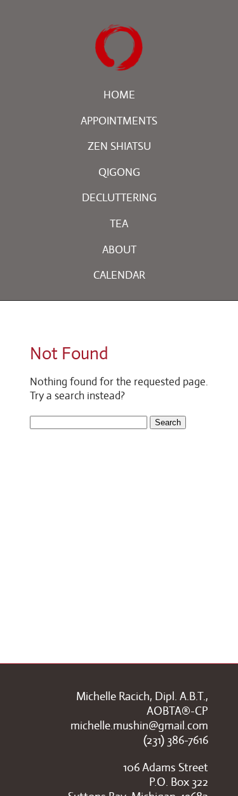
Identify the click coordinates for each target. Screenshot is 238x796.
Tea (119, 223)
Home (119, 95)
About (119, 249)
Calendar (119, 275)
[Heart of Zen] (119, 63)
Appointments (119, 121)
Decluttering (119, 197)
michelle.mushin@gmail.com (139, 726)
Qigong (119, 172)
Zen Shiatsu (119, 146)
